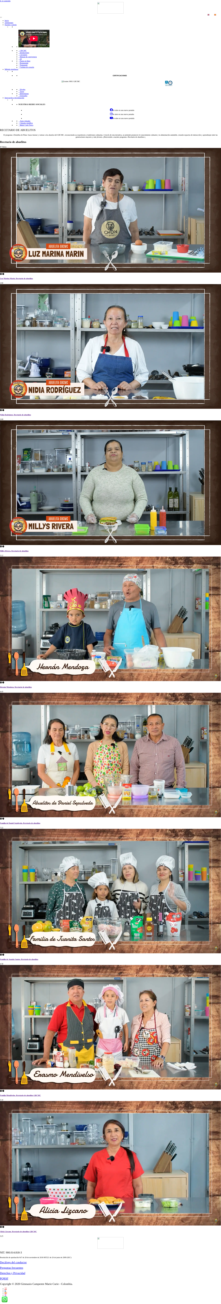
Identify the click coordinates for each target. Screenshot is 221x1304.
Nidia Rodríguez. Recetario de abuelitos (15, 415)
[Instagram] (111, 114)
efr (21, 59)
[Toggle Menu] (1, 17)
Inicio (7, 21)
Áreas (22, 92)
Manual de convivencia (28, 57)
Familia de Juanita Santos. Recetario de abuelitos (19, 959)
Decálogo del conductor (13, 1262)
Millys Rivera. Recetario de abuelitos (14, 551)
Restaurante (24, 63)
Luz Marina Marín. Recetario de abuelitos (16, 278)
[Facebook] (111, 109)
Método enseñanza (11, 69)
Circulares (23, 55)
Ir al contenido (5, 1)
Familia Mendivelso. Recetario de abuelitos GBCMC (20, 1095)
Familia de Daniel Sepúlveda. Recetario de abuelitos (20, 823)
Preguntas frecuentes (11, 1267)
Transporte (24, 65)
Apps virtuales (25, 121)
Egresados (23, 96)
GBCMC (23, 51)
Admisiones (9, 23)
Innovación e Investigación (14, 98)
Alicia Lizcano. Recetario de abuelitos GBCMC (18, 1232)
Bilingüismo (24, 94)
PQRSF (4, 1278)
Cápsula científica (26, 123)
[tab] (110, 216)
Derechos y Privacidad (12, 1273)
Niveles (22, 89)
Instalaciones (24, 53)
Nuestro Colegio (11, 25)
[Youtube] (111, 118)
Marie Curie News (26, 125)
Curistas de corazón (27, 67)
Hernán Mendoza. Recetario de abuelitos (16, 687)
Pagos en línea (25, 61)
